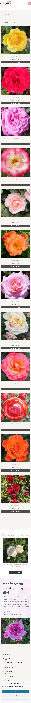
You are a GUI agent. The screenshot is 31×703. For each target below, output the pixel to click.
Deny (15, 695)
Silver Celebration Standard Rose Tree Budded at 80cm (15, 566)
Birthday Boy (15, 138)
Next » (21, 520)
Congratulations (15, 301)
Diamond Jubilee (15, 342)
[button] (15, 40)
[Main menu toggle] (29, 3)
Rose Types (7, 8)
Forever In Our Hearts (15, 506)
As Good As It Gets (15, 97)
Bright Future (15, 261)
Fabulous (15, 383)
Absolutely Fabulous (15, 56)
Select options (15, 62)
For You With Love (15, 465)
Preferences (15, 699)
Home (2, 8)
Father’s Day (15, 424)
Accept (15, 691)
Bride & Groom (15, 220)
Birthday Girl (15, 179)
